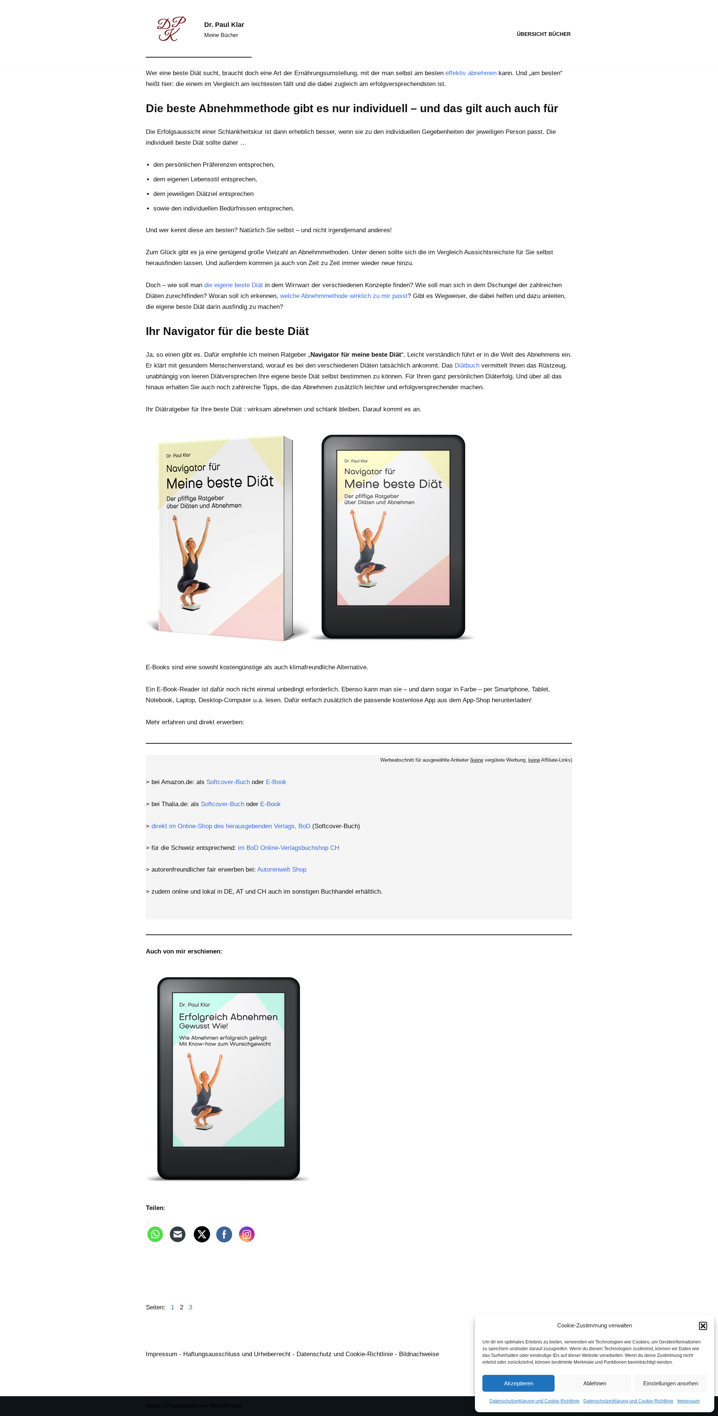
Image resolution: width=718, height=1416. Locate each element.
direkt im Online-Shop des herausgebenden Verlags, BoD (230, 826)
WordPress (226, 1405)
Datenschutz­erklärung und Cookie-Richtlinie (535, 1401)
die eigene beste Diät (233, 285)
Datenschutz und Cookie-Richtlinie (345, 1354)
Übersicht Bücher (544, 34)
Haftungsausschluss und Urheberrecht (237, 1354)
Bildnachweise (419, 1354)
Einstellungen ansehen (670, 1383)
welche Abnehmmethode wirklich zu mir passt (344, 296)
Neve (153, 1405)
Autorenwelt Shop (281, 869)
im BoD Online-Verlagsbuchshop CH (288, 847)
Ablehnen (594, 1383)
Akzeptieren (518, 1383)
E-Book (276, 782)
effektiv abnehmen (471, 73)
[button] (703, 1326)
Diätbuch (467, 365)
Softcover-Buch (228, 782)
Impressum (688, 1401)
